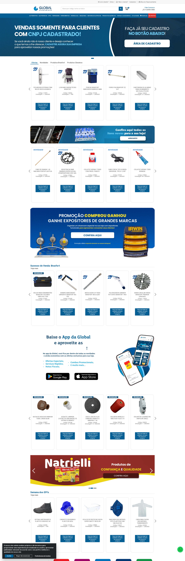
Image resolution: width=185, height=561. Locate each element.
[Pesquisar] (121, 9)
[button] (92, 58)
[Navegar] (29, 89)
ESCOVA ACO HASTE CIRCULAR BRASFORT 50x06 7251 (43, 294)
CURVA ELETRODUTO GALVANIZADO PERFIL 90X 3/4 (142, 170)
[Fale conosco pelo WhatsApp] (180, 549)
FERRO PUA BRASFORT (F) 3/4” (117, 88)
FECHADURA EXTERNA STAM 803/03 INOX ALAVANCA (43, 88)
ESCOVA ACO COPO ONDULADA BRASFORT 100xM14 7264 (142, 294)
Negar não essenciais (23, 556)
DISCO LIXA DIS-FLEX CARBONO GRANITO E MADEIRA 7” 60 (43, 418)
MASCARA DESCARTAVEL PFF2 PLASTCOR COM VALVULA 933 (67, 521)
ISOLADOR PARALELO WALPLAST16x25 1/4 (68, 417)
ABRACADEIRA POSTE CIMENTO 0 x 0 (117, 417)
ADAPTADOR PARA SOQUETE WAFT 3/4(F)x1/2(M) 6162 (117, 294)
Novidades (44, 63)
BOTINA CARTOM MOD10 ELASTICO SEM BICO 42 (142, 520)
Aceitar (9, 556)
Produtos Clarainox (74, 63)
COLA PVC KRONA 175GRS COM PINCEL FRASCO (67, 170)
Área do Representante (148, 2)
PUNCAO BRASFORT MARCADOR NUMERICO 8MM (92, 88)
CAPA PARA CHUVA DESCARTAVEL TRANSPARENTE (92, 521)
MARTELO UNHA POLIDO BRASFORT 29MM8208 (67, 294)
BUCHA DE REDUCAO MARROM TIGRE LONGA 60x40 (142, 417)
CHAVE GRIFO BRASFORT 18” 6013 (92, 294)
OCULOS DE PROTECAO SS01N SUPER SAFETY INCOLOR (43, 520)
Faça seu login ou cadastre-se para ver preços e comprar (43, 106)
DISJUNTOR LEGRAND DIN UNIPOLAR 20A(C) (92, 417)
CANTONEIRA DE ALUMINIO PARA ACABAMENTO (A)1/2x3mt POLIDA (142, 89)
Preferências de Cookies (43, 556)
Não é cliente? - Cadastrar (127, 2)
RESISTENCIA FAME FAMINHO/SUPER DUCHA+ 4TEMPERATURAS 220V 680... (43, 171)
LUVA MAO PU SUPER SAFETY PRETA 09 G (117, 520)
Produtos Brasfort (57, 63)
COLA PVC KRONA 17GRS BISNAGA (117, 170)
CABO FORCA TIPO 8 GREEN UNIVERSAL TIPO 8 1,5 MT (93, 170)
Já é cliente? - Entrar (107, 2)
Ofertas (34, 63)
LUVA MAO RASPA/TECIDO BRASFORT (67, 88)
